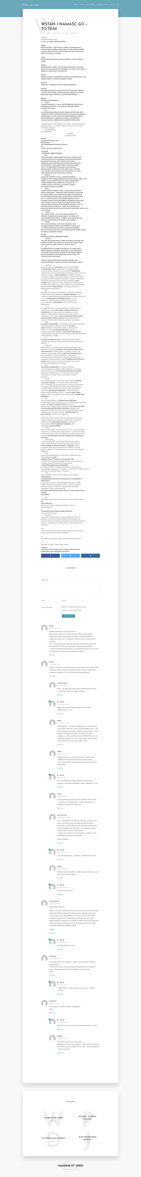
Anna (51, 626)
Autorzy (82, 4)
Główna (75, 4)
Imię (43, 600)
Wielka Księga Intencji (102, 4)
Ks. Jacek (47, 33)
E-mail (64, 600)
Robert (60, 1036)
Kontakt (113, 4)
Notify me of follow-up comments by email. (73, 606)
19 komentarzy (74, 33)
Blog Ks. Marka (90, 4)
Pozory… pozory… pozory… (88, 1118)
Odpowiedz (52, 654)
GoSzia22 (52, 956)
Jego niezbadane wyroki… (88, 1138)
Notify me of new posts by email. (72, 610)
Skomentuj (45, 580)
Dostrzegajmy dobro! (53, 1138)
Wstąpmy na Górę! (53, 1118)
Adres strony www (46, 607)
